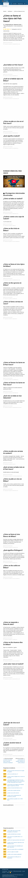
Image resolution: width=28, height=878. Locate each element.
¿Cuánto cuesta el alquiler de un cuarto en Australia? (16, 777)
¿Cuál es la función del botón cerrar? (14, 788)
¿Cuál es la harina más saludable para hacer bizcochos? (15, 846)
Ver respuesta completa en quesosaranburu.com (11, 678)
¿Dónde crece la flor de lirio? (13, 792)
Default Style (5, 869)
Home (4, 11)
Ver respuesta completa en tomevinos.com (10, 547)
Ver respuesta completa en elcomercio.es (10, 562)
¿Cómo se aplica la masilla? (12, 851)
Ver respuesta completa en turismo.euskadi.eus (11, 241)
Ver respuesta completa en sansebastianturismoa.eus (12, 407)
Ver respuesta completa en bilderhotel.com (10, 132)
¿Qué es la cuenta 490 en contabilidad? (15, 849)
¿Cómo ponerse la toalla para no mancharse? (14, 857)
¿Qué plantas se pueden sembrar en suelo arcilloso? (20, 761)
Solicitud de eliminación (8, 42)
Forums (6, 3)
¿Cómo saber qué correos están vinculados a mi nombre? (13, 831)
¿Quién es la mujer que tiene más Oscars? (16, 840)
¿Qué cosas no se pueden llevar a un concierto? (14, 837)
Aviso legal (10, 871)
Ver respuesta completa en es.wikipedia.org (10, 148)
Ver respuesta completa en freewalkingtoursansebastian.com (13, 755)
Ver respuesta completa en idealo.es (9, 225)
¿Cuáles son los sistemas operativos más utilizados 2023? (15, 843)
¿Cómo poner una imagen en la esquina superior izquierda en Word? (15, 785)
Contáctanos (4, 871)
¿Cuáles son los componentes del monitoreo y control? (14, 796)
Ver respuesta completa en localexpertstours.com (11, 43)
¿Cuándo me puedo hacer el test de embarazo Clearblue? (8, 761)
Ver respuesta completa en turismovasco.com (11, 98)
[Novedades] (25, 3)
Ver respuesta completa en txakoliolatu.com (10, 213)
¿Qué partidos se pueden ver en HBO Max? (15, 799)
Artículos (10, 11)
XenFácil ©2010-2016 (10, 875)
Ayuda (23, 871)
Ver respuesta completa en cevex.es (9, 464)
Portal (8, 872)
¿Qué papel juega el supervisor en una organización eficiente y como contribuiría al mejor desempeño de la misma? (15, 781)
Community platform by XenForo (12, 874)
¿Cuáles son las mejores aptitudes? (14, 854)
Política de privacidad (17, 871)
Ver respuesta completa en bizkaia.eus (9, 739)
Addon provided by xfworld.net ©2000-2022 (9, 876)
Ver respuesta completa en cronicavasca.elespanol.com (12, 475)
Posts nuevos (4, 5)
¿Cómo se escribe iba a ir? (12, 774)
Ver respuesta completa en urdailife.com (10, 298)
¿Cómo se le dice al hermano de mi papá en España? (15, 771)
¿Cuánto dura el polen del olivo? (13, 790)
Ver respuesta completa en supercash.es (10, 318)
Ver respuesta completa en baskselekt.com (10, 75)
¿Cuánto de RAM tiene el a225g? (14, 834)
